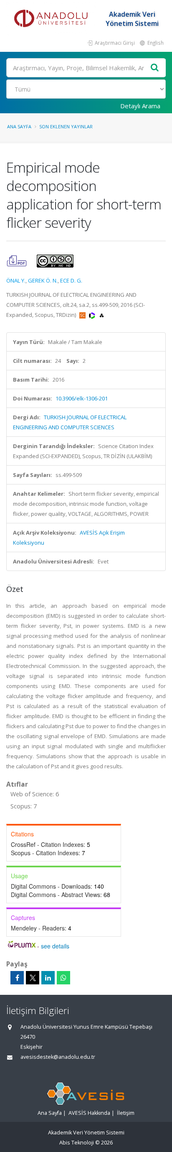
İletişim (125, 1112)
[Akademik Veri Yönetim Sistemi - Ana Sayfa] (52, 19)
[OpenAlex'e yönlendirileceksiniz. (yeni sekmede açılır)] (102, 315)
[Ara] (155, 68)
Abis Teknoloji (76, 1142)
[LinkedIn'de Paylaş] (48, 977)
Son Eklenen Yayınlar (66, 126)
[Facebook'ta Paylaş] (17, 977)
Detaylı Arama (140, 106)
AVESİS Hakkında (89, 1112)
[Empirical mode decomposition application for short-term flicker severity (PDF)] (17, 260)
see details (55, 946)
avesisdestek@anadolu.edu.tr (57, 1056)
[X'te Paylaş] (32, 977)
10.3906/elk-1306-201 (82, 398)
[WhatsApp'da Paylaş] (63, 977)
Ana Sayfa (19, 126)
